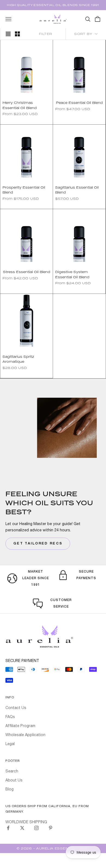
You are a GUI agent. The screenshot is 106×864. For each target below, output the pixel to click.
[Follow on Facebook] (8, 828)
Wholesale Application (25, 735)
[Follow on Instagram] (36, 828)
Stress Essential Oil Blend (26, 272)
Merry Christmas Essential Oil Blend (19, 105)
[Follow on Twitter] (22, 828)
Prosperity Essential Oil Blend (23, 189)
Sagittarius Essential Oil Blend (77, 189)
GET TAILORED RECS (37, 543)
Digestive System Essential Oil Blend (72, 274)
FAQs (10, 716)
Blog (9, 789)
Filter (45, 34)
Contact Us (15, 707)
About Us (14, 780)
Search (11, 771)
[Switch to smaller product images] (17, 34)
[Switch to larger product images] (8, 34)
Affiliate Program (20, 726)
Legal (10, 744)
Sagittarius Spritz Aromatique (18, 359)
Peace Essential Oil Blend (79, 103)
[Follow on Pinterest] (50, 828)
